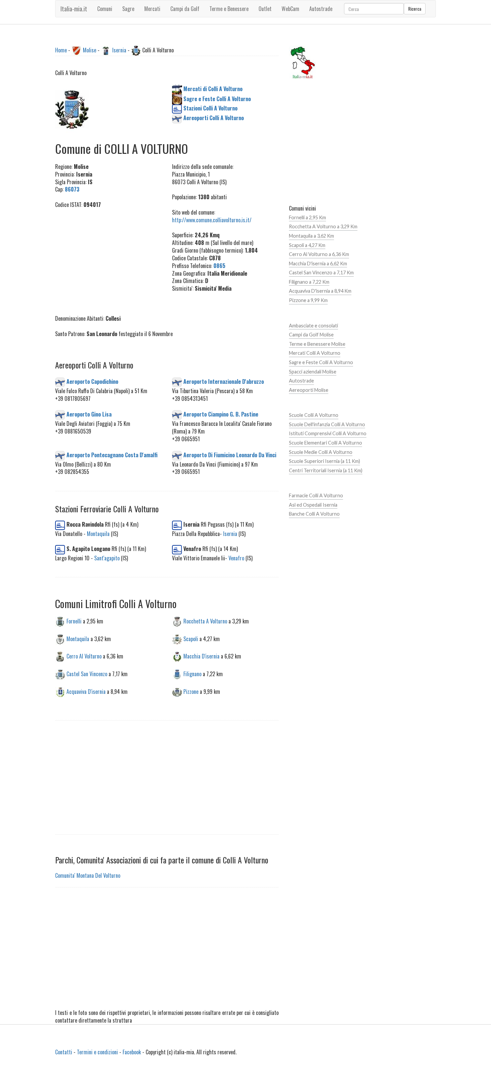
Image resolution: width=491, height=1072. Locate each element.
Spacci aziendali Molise (312, 371)
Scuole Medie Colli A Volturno (320, 452)
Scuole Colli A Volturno (313, 415)
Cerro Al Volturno (84, 656)
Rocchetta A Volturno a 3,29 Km (323, 226)
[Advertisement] (108, 258)
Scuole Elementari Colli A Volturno (325, 443)
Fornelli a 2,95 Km (307, 217)
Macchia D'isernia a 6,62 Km (318, 263)
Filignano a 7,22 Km (309, 282)
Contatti (63, 1052)
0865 (219, 266)
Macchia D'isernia (201, 656)
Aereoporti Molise (308, 390)
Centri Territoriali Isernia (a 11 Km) (325, 470)
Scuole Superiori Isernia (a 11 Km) (324, 461)
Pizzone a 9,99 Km (308, 300)
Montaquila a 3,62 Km (311, 236)
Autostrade (301, 380)
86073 (72, 189)
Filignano (192, 674)
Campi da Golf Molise (311, 334)
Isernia (119, 50)
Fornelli (73, 621)
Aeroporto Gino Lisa (89, 414)
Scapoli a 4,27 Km (307, 245)
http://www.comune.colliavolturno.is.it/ (212, 220)
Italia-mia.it (73, 8)
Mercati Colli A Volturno (314, 353)
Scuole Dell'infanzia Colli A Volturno (327, 424)
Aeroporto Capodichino (92, 381)
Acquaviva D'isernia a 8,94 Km (320, 291)
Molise (89, 50)
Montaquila (98, 534)
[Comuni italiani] (302, 62)
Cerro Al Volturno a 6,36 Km (319, 254)
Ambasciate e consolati (313, 325)
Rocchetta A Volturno (205, 621)
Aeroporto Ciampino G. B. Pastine (220, 414)
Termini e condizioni (97, 1052)
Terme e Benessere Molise (317, 344)
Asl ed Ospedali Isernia (313, 505)
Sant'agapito (107, 558)
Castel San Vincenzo (86, 674)
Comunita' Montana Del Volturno (87, 875)
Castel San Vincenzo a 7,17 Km (321, 272)
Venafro (236, 558)
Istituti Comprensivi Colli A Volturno (327, 433)
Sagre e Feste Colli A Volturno (321, 362)
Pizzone (190, 692)
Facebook (132, 1052)
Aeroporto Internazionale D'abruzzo (223, 381)
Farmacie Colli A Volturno (316, 495)
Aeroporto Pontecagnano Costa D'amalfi (112, 455)
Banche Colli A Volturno (314, 514)
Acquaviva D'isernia (86, 692)
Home (61, 50)
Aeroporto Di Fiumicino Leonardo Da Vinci (229, 455)
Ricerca (414, 8)
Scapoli (190, 638)
